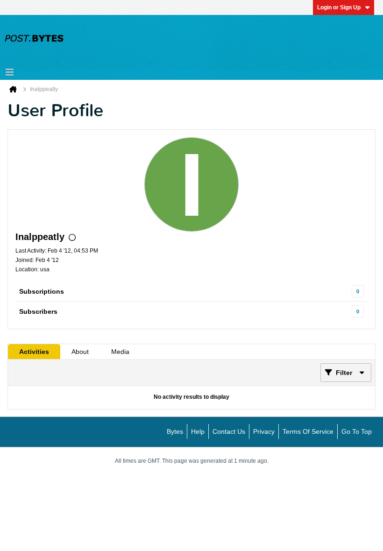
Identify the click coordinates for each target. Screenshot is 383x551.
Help (198, 431)
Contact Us (229, 431)
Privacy (264, 431)
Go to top (356, 431)
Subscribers (38, 311)
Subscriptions (41, 291)
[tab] (34, 351)
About (80, 351)
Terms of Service (308, 431)
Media (120, 351)
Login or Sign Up (339, 7)
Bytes (175, 431)
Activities (34, 351)
